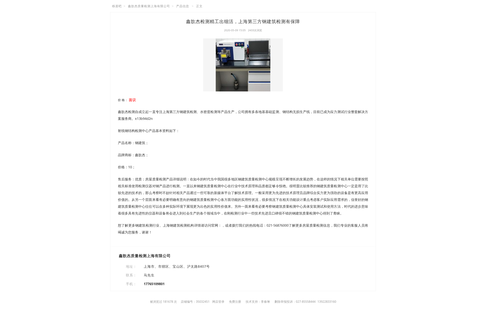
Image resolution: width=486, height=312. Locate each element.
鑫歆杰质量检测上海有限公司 (149, 6)
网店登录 (218, 302)
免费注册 (235, 302)
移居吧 (117, 6)
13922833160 (326, 302)
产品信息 (182, 6)
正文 (199, 6)
